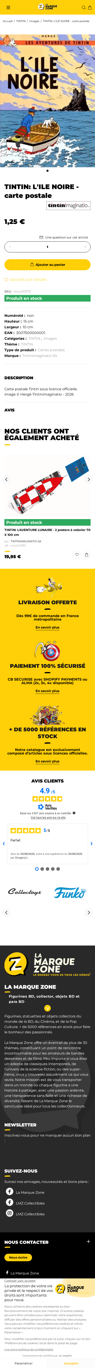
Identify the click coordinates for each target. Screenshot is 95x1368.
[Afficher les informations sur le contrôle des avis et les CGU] (74, 813)
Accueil (8, 21)
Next (88, 479)
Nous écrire (18, 1257)
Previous (6, 479)
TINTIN (21, 21)
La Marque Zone (30, 1192)
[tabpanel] (47, 100)
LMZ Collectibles (30, 1203)
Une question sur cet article (66, 237)
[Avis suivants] (91, 844)
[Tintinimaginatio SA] (68, 205)
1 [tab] (47, 171)
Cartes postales (51, 350)
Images (34, 21)
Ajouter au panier (50, 265)
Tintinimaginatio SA (39, 356)
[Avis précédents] (3, 844)
